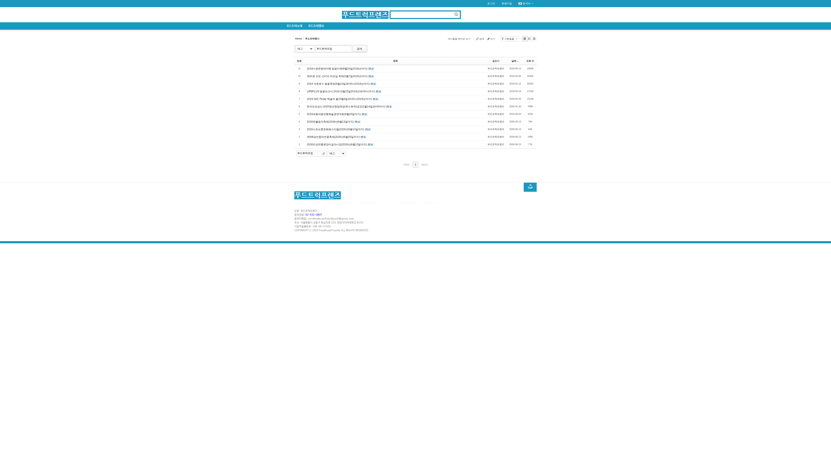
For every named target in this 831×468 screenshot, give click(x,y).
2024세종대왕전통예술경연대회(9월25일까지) (334, 114)
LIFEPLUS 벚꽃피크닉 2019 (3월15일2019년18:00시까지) (341, 91)
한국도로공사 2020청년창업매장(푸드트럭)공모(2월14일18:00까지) (346, 106)
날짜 (514, 61)
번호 (299, 61)
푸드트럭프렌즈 (496, 68)
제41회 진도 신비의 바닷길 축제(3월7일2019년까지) (337, 76)
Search (323, 153)
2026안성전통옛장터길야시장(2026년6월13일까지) (337, 144)
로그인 (491, 3)
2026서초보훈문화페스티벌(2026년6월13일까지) (336, 129)
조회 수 (530, 61)
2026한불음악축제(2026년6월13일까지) (330, 121)
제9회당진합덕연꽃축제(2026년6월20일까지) (333, 136)
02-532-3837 (313, 214)
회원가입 (507, 3)
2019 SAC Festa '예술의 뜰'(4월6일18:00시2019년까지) (339, 99)
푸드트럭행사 (316, 26)
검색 (481, 38)
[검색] (456, 14)
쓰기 (492, 38)
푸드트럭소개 (294, 26)
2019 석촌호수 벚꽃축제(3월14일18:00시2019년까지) (338, 83)
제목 (395, 61)
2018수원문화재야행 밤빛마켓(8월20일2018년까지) (337, 68)
